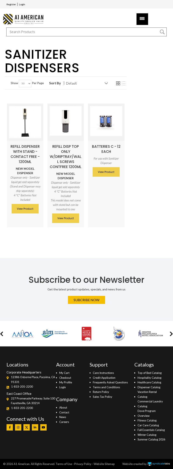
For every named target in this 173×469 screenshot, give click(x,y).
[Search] (162, 31)
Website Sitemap (104, 464)
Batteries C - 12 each (106, 149)
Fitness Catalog (147, 420)
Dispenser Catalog (149, 387)
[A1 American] (22, 19)
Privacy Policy (82, 464)
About (63, 407)
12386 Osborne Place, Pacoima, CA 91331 (33, 379)
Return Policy (101, 392)
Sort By (55, 83)
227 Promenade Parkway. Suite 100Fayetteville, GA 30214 (33, 401)
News (62, 417)
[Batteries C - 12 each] (106, 121)
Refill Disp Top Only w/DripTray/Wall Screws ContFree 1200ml (65, 156)
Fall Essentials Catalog (151, 430)
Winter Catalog (147, 434)
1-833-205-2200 (22, 386)
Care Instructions (103, 373)
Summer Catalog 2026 (151, 439)
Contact (64, 412)
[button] (1, 333)
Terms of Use (64, 464)
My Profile (65, 382)
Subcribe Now (86, 300)
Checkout (65, 377)
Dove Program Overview (147, 413)
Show (14, 83)
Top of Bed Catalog (150, 373)
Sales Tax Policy (102, 396)
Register (11, 4)
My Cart (64, 373)
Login (22, 4)
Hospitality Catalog (149, 377)
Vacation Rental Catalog (147, 394)
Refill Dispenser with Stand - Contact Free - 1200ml (25, 154)
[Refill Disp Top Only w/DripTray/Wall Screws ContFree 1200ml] (66, 121)
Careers (64, 422)
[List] (123, 83)
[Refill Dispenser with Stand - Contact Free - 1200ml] (25, 122)
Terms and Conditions (106, 387)
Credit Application (104, 377)
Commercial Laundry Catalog (150, 404)
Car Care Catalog (148, 425)
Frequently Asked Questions (110, 382)
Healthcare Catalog (149, 382)
